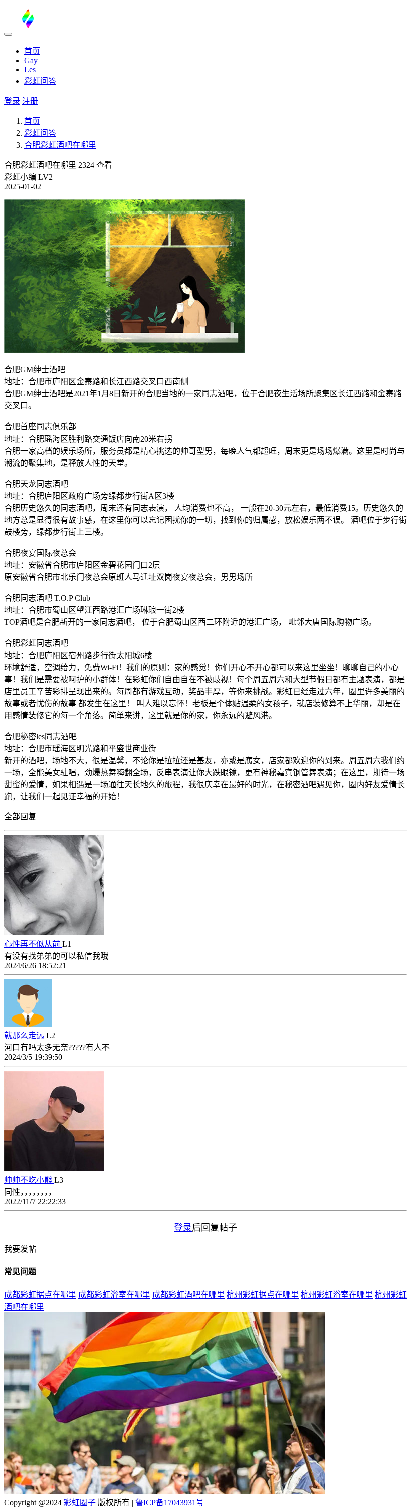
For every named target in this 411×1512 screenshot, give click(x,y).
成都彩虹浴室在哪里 (114, 1294)
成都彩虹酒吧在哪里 (188, 1294)
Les (30, 69)
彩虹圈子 (80, 1502)
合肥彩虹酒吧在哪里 (60, 145)
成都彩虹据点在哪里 (40, 1294)
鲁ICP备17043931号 (169, 1502)
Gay (31, 60)
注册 (30, 101)
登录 (12, 101)
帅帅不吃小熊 (29, 1180)
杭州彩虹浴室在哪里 (337, 1294)
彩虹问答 (40, 81)
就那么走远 (25, 1035)
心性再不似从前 (33, 944)
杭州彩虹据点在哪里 (263, 1294)
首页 (32, 51)
